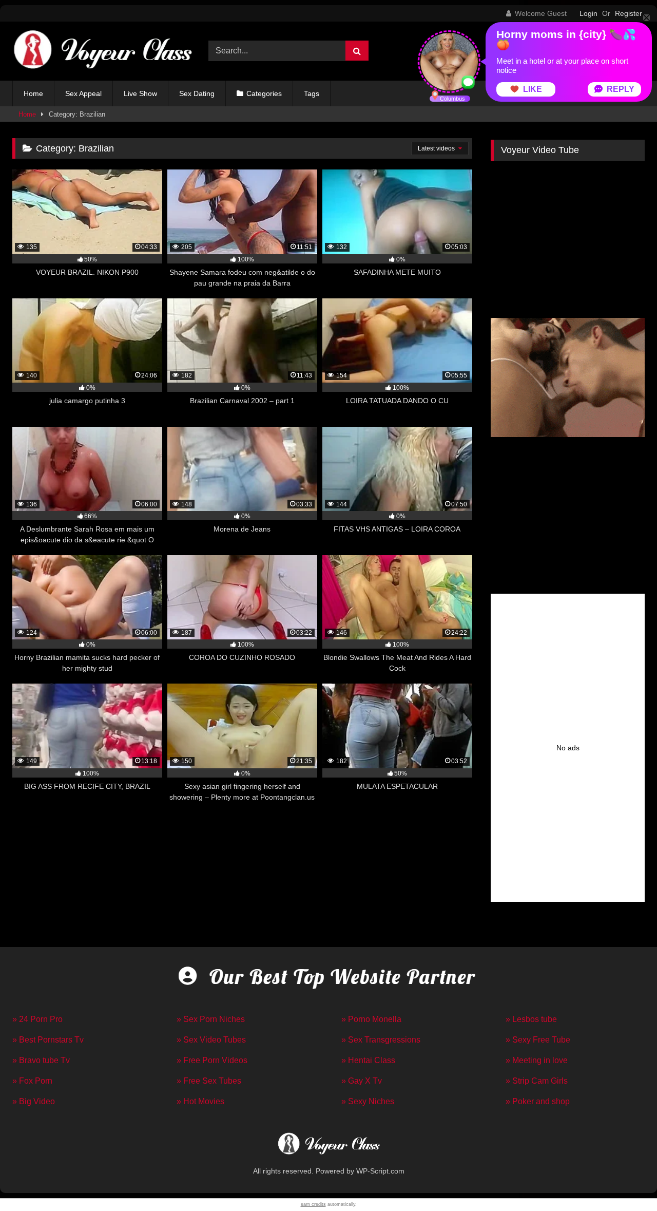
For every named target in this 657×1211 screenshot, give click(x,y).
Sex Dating (197, 93)
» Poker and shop (538, 1101)
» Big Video (33, 1101)
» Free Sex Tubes (209, 1080)
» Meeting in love (537, 1060)
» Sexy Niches (367, 1101)
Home (33, 93)
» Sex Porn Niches (211, 1019)
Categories (264, 93)
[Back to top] (625, 1180)
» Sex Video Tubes (211, 1039)
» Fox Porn (32, 1080)
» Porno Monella (371, 1019)
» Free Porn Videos (212, 1060)
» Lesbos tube (531, 1019)
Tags (311, 93)
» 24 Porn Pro (37, 1019)
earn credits (313, 1204)
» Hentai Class (368, 1060)
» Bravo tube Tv (41, 1060)
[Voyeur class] (102, 51)
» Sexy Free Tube (538, 1039)
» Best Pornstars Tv (48, 1039)
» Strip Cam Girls (537, 1080)
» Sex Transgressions (380, 1039)
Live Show (140, 93)
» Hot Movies (200, 1101)
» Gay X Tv (361, 1080)
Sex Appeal (83, 93)
